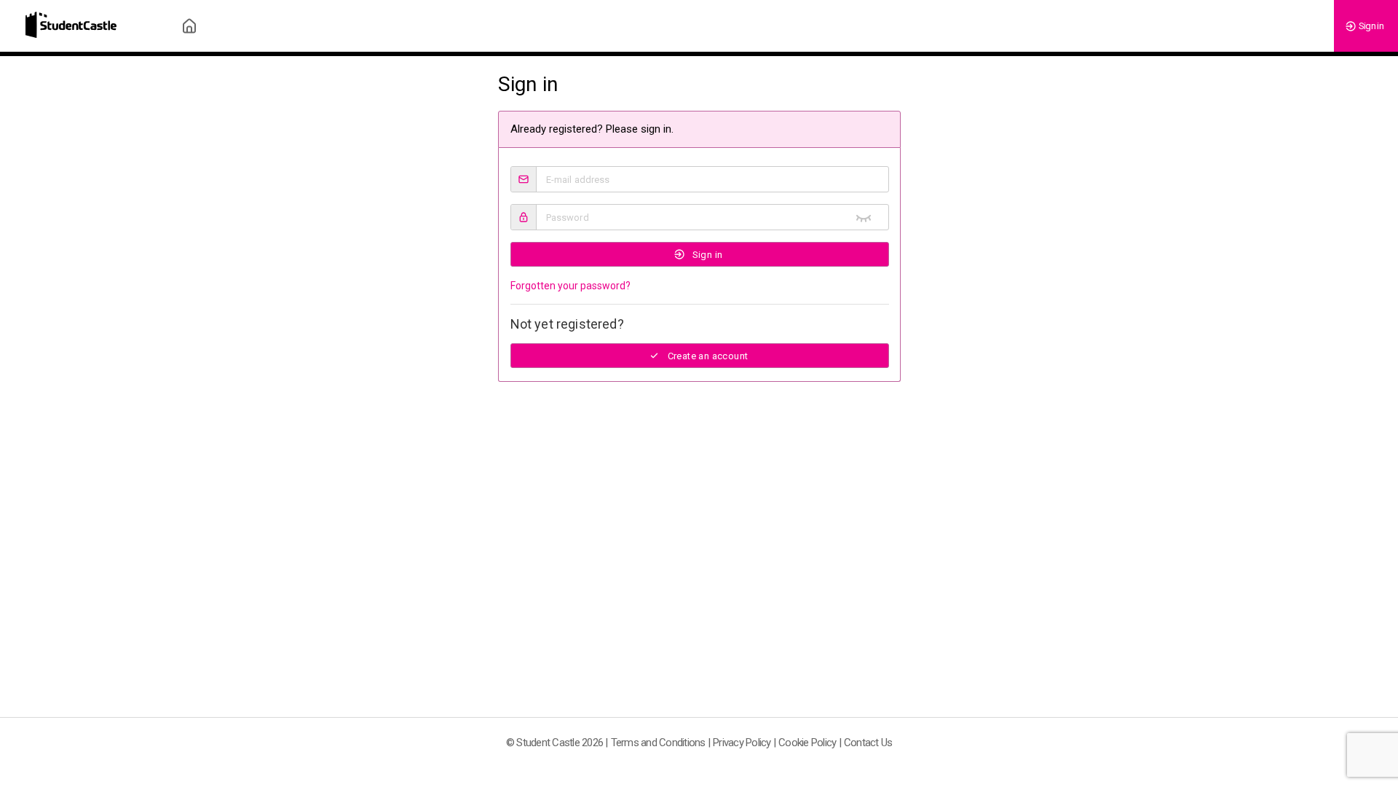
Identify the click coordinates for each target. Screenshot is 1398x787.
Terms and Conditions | (661, 742)
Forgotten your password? (570, 285)
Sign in (1371, 25)
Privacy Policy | (744, 742)
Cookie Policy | (809, 742)
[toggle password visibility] (863, 217)
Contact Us (868, 742)
